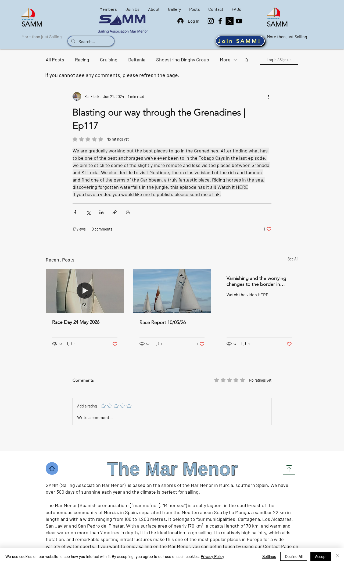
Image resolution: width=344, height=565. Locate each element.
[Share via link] (114, 212)
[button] (246, 60)
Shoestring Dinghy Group (182, 59)
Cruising (108, 59)
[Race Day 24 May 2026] (85, 291)
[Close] (337, 556)
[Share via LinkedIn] (101, 212)
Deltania (136, 59)
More (225, 59)
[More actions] (268, 96)
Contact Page (277, 546)
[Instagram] (211, 21)
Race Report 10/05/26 (162, 322)
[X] (229, 21)
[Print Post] (127, 212)
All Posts (55, 59)
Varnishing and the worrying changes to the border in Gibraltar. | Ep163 (256, 281)
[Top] (289, 469)
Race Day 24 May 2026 (75, 322)
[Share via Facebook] (75, 212)
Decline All (294, 556)
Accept (321, 556)
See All (293, 259)
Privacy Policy (212, 556)
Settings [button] (269, 556)
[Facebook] (220, 21)
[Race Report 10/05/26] (172, 291)
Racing (82, 59)
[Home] (52, 468)
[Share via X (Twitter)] (88, 212)
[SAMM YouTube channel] (239, 21)
